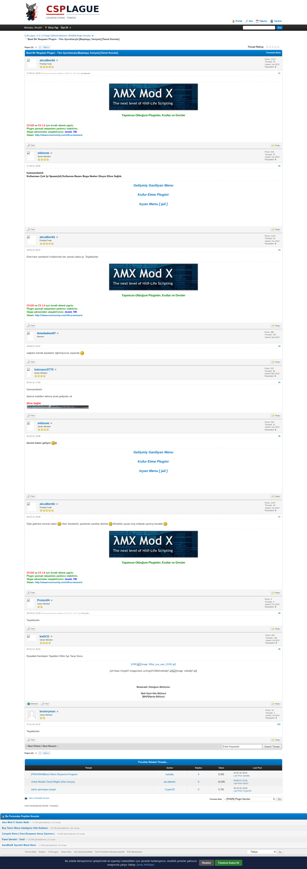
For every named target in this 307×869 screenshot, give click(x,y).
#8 (279, 613)
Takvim (263, 21)
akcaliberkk (47, 60)
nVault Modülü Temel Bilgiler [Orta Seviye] (53, 781)
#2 (279, 166)
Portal (239, 21)
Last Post (238, 776)
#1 (279, 73)
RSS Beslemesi (134, 852)
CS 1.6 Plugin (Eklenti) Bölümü (52, 35)
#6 (279, 436)
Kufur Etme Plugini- (153, 194)
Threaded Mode (273, 53)
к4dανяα (43, 152)
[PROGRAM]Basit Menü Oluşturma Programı (54, 774)
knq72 (245, 783)
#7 (279, 517)
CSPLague (30, 35)
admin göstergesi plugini (43, 789)
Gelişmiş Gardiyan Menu (153, 185)
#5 (279, 382)
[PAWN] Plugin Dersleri (80, 35)
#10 (278, 724)
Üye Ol (64, 27)
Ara (251, 21)
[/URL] (134, 664)
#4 (279, 346)
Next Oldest (34, 746)
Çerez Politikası (145, 864)
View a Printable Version (39, 798)
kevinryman (47, 711)
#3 (279, 250)
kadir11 (44, 636)
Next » (46, 47)
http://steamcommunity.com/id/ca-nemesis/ (58, 135)
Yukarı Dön (66, 852)
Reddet (206, 862)
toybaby (170, 774)
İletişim (42, 852)
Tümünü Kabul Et (228, 862)
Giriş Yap (53, 27)
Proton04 (43, 600)
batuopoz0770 (43, 369)
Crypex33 (170, 789)
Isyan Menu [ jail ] (153, 204)
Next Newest (49, 746)
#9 (279, 649)
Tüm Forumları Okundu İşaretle (110, 852)
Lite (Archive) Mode (83, 852)
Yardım (278, 21)
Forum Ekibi (30, 852)
